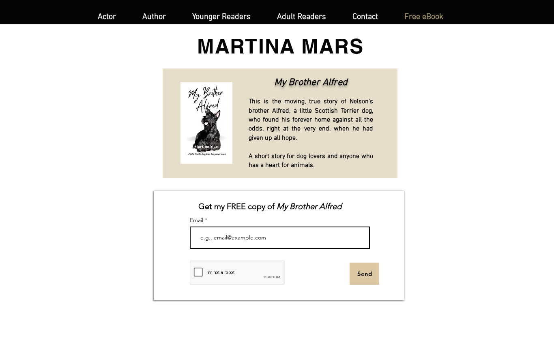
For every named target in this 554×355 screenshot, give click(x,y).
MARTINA (246, 46)
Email (197, 220)
